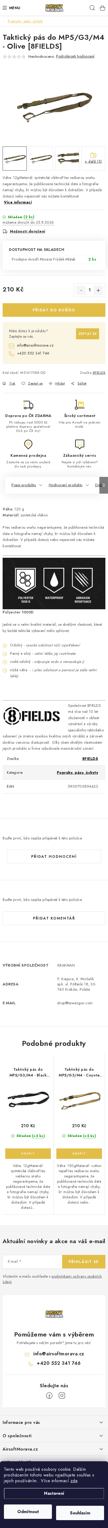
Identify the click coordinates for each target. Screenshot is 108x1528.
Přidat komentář (54, 918)
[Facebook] (49, 1395)
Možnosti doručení (27, 231)
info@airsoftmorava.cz (35, 345)
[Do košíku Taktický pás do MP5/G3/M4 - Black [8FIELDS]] (28, 1153)
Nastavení (54, 1493)
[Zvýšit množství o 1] (98, 290)
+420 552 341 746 (33, 353)
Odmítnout (28, 1512)
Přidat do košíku (54, 310)
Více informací (18, 202)
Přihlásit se (84, 1261)
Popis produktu (24, 485)
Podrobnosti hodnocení (75, 56)
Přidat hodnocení (54, 856)
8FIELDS (99, 372)
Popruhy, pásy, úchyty (77, 772)
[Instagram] (62, 1395)
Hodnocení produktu (66, 485)
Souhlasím (80, 1513)
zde (74, 1481)
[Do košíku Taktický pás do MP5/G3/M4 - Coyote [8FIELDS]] (79, 1153)
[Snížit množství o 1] (81, 290)
